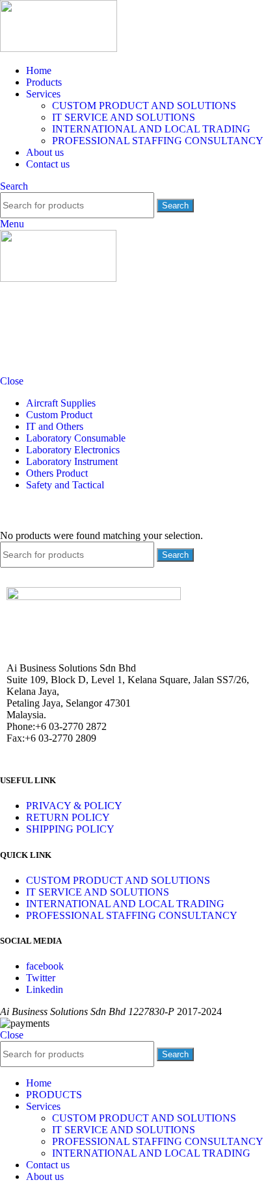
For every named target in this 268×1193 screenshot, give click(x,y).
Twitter (40, 977)
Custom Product (59, 414)
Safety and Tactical (65, 484)
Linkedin (44, 989)
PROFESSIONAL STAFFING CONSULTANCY (157, 140)
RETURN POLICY (68, 817)
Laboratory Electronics (73, 449)
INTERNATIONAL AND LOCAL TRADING (151, 128)
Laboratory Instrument (72, 461)
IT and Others (54, 426)
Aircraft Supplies (61, 402)
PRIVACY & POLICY (74, 805)
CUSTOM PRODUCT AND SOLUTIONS (144, 105)
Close (11, 380)
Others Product (57, 473)
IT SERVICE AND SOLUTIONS (123, 117)
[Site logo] (58, 48)
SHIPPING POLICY (70, 829)
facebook (45, 966)
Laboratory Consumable (76, 438)
